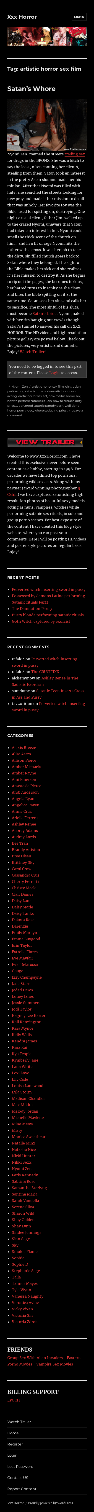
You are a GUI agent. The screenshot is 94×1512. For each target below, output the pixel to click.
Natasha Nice (24, 1149)
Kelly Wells (22, 1034)
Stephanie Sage (26, 1270)
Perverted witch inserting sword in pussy (49, 589)
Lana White (22, 1066)
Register (15, 1444)
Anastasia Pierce (26, 786)
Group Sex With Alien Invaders (35, 1357)
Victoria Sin (22, 1315)
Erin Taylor (22, 945)
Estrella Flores (25, 951)
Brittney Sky (23, 862)
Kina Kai (19, 1047)
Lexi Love (20, 1073)
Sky (15, 1245)
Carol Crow (21, 869)
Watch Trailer (32, 352)
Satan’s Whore (31, 89)
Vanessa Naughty (27, 1296)
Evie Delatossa (25, 964)
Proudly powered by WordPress (50, 1503)
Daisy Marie (22, 907)
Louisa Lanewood (27, 1085)
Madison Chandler (28, 1098)
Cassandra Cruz (25, 875)
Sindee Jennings (26, 1232)
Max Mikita (22, 1105)
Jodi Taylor (21, 1009)
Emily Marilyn (24, 932)
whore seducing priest (51, 410)
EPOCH (13, 1400)
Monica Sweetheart (29, 1136)
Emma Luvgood (26, 939)
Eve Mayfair (22, 958)
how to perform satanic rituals (29, 401)
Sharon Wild (23, 1213)
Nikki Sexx (21, 1162)
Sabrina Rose (23, 1181)
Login (54, 372)
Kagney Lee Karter (28, 1015)
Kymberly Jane (25, 1060)
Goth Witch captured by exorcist (41, 621)
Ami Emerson (24, 779)
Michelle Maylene (28, 1117)
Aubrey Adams (25, 830)
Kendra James (24, 1041)
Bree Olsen (21, 856)
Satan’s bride (45, 313)
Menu (79, 16)
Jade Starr (21, 983)
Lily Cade (20, 1079)
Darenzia (20, 926)
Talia (16, 1277)
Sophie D (20, 1264)
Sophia (18, 1258)
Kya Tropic (21, 1054)
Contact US (17, 1478)
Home (13, 1433)
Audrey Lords (24, 837)
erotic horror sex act (32, 396)
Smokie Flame (25, 1251)
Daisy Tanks (23, 913)
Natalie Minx (23, 1143)
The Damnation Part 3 (32, 608)
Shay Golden (23, 1219)
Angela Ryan (23, 798)
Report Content (22, 1489)
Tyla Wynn (21, 1290)
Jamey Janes (23, 996)
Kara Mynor (22, 1028)
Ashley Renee (24, 824)
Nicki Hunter (23, 1156)
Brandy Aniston (26, 849)
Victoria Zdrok (25, 1321)
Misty (17, 1130)
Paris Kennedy (25, 1175)
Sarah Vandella (25, 1200)
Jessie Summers (26, 1002)
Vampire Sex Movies (54, 1364)
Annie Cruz (22, 811)
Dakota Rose (23, 920)
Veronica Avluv (25, 1302)
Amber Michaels (26, 766)
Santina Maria (24, 1194)
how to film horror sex (65, 396)
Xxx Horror (22, 17)
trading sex (75, 154)
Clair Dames (22, 894)
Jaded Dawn (22, 990)
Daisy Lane (21, 900)
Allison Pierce (24, 760)
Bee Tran (20, 843)
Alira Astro (21, 754)
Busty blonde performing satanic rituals (48, 615)
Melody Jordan (25, 1111)
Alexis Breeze (24, 747)
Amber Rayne (24, 773)
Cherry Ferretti (25, 881)
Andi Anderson (25, 792)
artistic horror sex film (48, 386)
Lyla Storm (22, 1092)
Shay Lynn (21, 1226)
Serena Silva (23, 1207)
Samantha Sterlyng (29, 1187)
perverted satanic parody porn (40, 405)
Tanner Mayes (25, 1283)
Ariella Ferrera (25, 817)
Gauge (17, 971)
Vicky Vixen (22, 1309)
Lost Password (20, 1466)
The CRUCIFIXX (45, 671)
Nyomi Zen (19, 386)
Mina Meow (22, 1124)
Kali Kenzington (27, 1022)
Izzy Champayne (27, 977)
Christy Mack (24, 888)
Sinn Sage (21, 1239)
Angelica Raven (25, 805)
